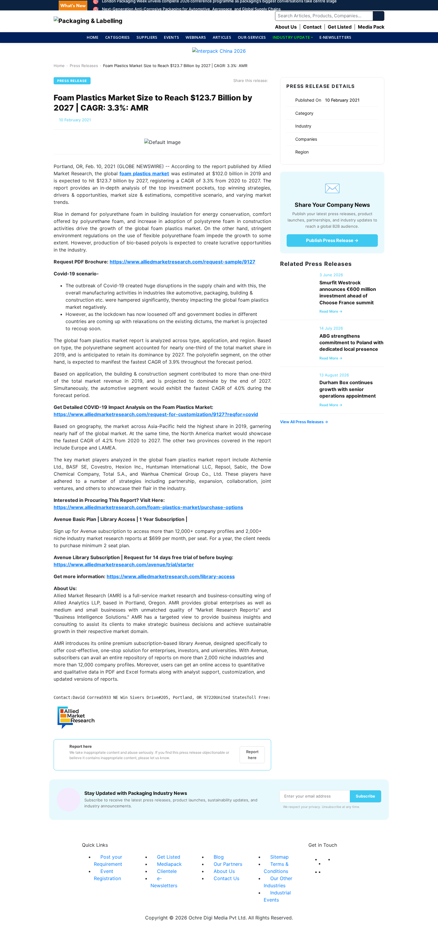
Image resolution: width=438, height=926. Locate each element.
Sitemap (279, 857)
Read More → (330, 311)
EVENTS (171, 37)
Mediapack (169, 864)
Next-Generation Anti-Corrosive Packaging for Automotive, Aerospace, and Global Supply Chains (191, 9)
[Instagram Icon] (322, 872)
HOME (93, 37)
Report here (252, 754)
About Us (286, 27)
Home (59, 65)
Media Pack (371, 27)
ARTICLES (222, 37)
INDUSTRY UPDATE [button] (291, 37)
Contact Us (226, 878)
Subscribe (365, 796)
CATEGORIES (117, 37)
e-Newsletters (335, 37)
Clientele (167, 871)
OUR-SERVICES (252, 37)
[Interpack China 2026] (219, 53)
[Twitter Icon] (328, 863)
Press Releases (84, 65)
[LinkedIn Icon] (335, 859)
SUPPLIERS (147, 37)
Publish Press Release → (332, 240)
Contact (312, 27)
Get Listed (340, 27)
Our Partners (228, 864)
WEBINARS (196, 37)
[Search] (378, 16)
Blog (219, 857)
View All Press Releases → (304, 421)
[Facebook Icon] (322, 859)
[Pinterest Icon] (325, 872)
